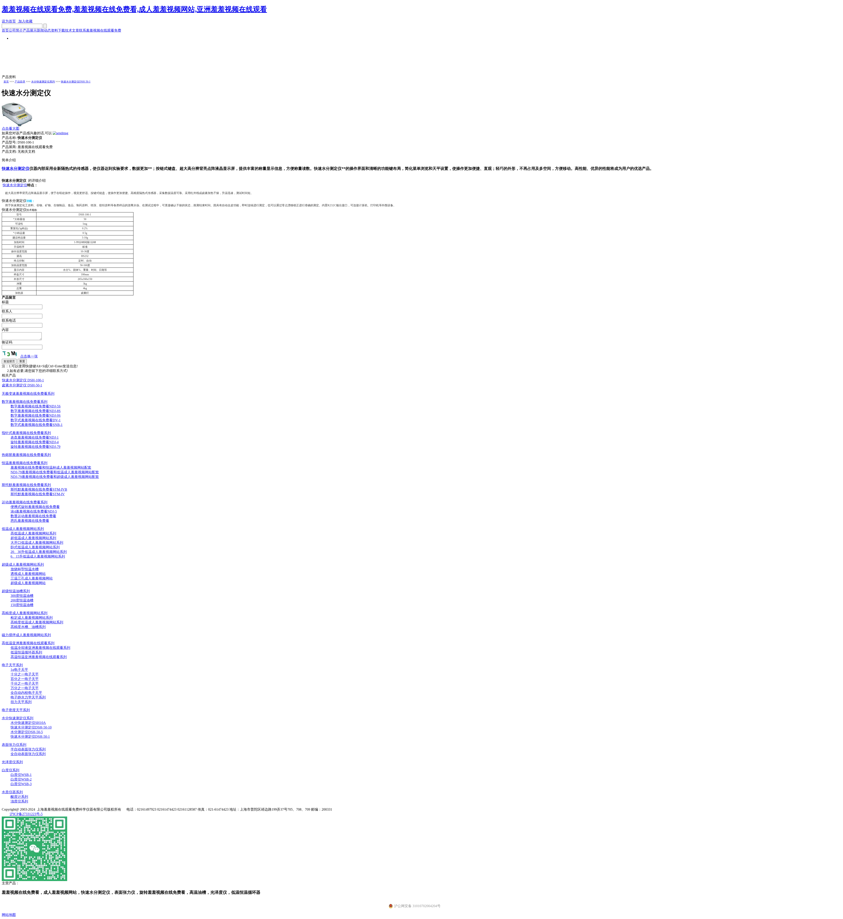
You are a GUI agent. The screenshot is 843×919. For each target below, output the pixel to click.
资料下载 (58, 30)
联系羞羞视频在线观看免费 (100, 30)
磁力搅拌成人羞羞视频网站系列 (26, 635)
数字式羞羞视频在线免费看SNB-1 (37, 425)
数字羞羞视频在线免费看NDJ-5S (36, 406)
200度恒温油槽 (22, 600)
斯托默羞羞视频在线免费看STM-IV (38, 494)
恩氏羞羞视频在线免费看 (30, 520)
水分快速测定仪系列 (43, 81)
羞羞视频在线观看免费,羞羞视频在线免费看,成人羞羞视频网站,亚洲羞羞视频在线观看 (134, 9)
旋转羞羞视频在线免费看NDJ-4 (35, 442)
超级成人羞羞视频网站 (28, 583)
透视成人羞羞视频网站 (28, 574)
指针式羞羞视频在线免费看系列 (26, 433)
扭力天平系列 (21, 702)
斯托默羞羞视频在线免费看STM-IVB (39, 489)
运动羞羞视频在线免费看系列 (24, 502)
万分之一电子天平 (25, 688)
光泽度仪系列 (12, 762)
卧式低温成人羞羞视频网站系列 (35, 547)
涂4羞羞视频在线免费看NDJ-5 (34, 511)
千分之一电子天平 (25, 683)
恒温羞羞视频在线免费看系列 (24, 463)
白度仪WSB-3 (21, 784)
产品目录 (20, 81)
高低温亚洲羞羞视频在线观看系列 (28, 643)
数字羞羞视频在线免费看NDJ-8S (36, 411)
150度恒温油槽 (22, 605)
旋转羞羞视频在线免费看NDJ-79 (35, 447)
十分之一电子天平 (25, 674)
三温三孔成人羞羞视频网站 (32, 578)
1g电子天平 (19, 669)
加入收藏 (25, 21)
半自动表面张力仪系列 (28, 749)
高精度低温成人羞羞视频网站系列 (37, 622)
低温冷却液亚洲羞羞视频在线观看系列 (40, 648)
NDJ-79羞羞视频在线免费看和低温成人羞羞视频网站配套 (55, 472)
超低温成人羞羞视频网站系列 (33, 538)
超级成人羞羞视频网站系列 (23, 564)
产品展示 (30, 30)
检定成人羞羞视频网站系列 (32, 617)
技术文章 (72, 30)
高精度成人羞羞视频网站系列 (24, 613)
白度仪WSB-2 (21, 779)
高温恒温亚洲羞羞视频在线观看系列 (39, 657)
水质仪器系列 (12, 792)
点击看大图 (10, 128)
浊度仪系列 (19, 801)
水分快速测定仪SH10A (28, 723)
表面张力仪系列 (14, 745)
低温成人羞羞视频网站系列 (23, 529)
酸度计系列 (19, 797)
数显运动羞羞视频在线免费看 (33, 516)
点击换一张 (29, 356)
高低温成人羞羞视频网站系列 (33, 533)
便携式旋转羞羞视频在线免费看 (35, 507)
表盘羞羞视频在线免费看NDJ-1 (35, 437)
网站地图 (9, 915)
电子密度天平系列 (16, 710)
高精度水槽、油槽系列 (28, 627)
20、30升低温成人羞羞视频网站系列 (39, 552)
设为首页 (9, 21)
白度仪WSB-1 (21, 775)
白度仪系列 (10, 770)
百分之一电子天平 (25, 679)
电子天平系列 (12, 665)
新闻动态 (44, 30)
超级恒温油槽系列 (16, 591)
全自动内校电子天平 (26, 693)
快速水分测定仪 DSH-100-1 (23, 380)
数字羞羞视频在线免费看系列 (24, 402)
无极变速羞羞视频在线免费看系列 (28, 393)
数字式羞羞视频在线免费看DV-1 (36, 420)
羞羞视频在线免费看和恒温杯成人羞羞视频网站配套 (51, 467)
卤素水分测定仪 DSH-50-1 (22, 385)
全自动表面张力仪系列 (28, 754)
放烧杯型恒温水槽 (25, 569)
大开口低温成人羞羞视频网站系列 (37, 542)
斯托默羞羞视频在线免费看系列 (26, 485)
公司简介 (16, 30)
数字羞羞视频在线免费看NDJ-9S (36, 415)
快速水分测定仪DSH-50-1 (75, 81)
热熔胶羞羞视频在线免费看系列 (26, 455)
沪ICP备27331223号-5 (26, 814)
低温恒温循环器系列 (26, 652)
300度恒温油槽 (22, 596)
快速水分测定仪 (15, 168)
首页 (5, 30)
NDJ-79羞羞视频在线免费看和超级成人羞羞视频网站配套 (55, 477)
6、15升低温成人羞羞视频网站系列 (38, 556)
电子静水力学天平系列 (28, 697)
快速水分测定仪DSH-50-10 (31, 727)
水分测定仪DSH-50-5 (27, 732)
